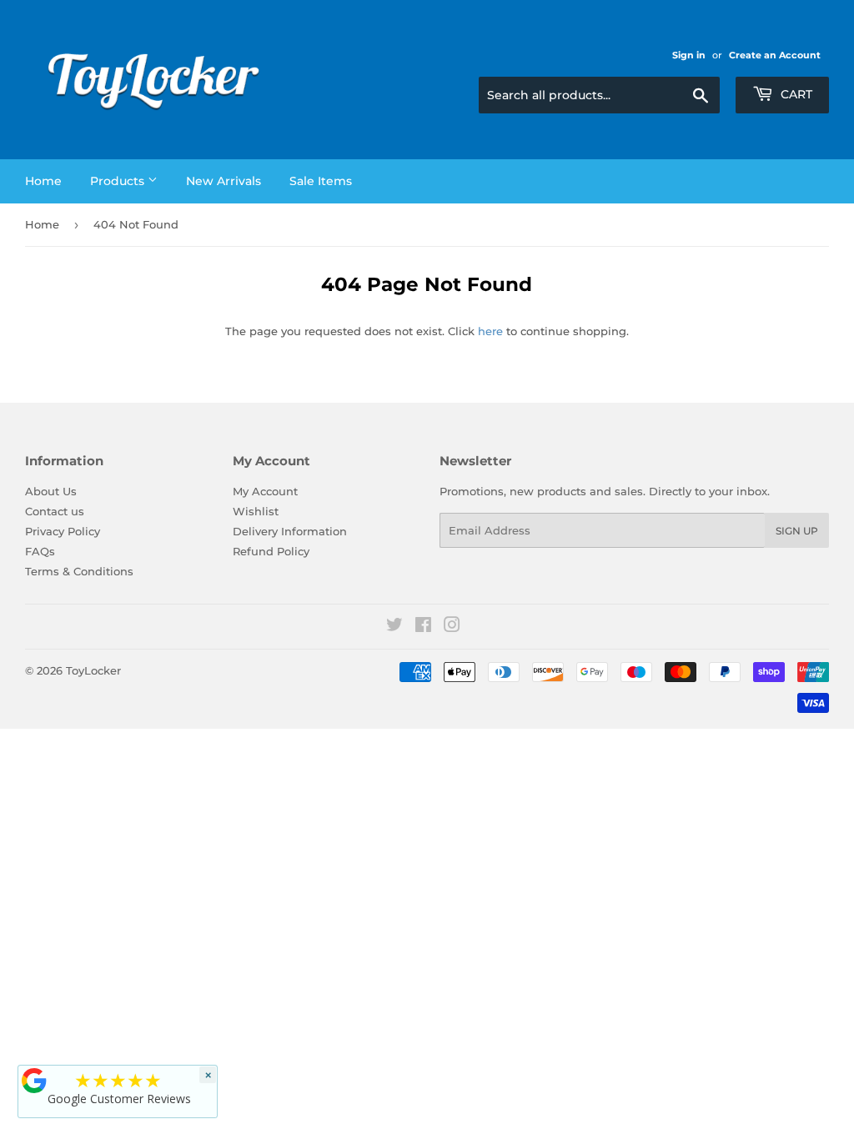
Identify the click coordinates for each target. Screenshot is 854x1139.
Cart (794, 94)
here (490, 331)
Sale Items (320, 180)
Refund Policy (271, 551)
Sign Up (797, 530)
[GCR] (34, 1081)
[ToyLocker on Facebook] (423, 627)
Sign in (689, 55)
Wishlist (256, 511)
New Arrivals (223, 180)
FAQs (40, 551)
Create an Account (775, 55)
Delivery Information (290, 531)
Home (43, 180)
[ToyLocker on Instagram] (452, 627)
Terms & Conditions (79, 571)
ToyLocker (93, 670)
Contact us (54, 511)
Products (119, 180)
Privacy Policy (62, 531)
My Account (265, 491)
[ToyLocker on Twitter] (394, 627)
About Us (51, 491)
